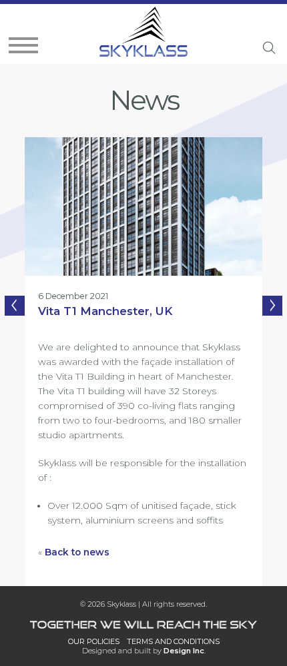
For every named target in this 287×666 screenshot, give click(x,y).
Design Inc (184, 650)
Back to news (77, 552)
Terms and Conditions (173, 641)
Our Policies (93, 641)
